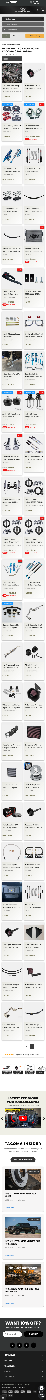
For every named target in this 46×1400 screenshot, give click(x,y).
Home (4, 45)
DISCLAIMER (9, 1376)
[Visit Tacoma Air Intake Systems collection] (18, 1069)
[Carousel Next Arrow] (44, 1118)
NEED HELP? (9, 1366)
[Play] (23, 1118)
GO (6, 36)
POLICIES (7, 1371)
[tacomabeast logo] (23, 9)
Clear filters (17, 36)
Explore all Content (23, 1159)
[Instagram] (26, 1345)
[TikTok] (33, 1345)
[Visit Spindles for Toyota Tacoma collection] (41, 1069)
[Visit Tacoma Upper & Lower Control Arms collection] (7, 1069)
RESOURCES (9, 1355)
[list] (23, 1070)
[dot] (20, 1125)
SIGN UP (33, 1334)
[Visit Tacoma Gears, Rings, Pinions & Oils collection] (30, 1069)
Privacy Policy (6, 1387)
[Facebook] (12, 1345)
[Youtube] (19, 1345)
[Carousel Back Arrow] (2, 1118)
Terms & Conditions (19, 1387)
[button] (41, 1388)
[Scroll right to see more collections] (44, 1069)
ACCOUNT (9, 1360)
